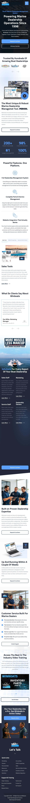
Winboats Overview (15, 46)
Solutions (4, 773)
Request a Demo (15, 718)
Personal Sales (5, 765)
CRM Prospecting (20, 763)
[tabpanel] (15, 264)
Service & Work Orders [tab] (22, 240)
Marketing (4, 761)
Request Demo (5, 788)
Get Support (18, 785)
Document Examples (6, 783)
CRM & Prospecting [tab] (12, 240)
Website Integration (20, 773)
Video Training (5, 780)
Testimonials (19, 780)
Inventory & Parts (20, 770)
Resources (4, 768)
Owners (4, 763)
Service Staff (5, 770)
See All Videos (15, 699)
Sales (17, 765)
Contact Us (18, 783)
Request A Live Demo (15, 41)
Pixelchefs (18, 799)
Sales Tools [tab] (4, 240)
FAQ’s (3, 785)
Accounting (18, 761)
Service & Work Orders (21, 768)
